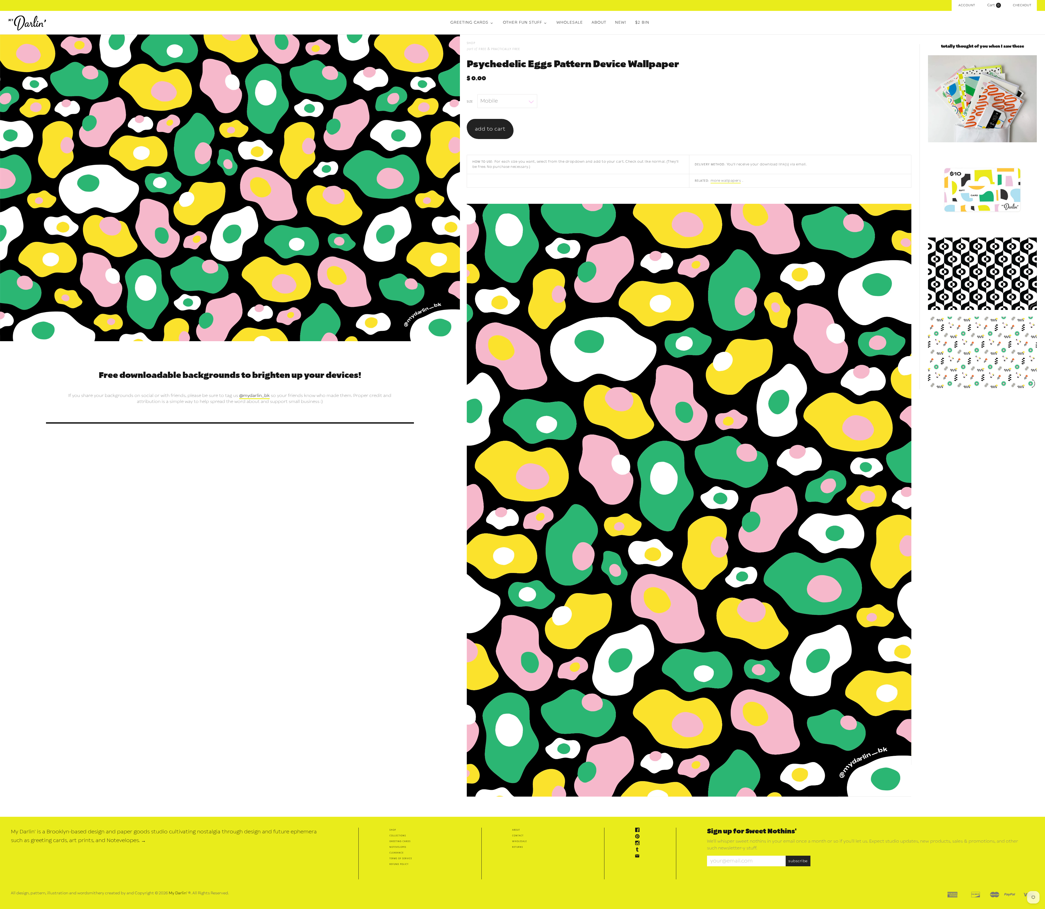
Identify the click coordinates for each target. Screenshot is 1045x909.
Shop (392, 829)
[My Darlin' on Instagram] (638, 843)
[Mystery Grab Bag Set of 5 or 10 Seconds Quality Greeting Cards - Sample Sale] (982, 98)
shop (471, 43)
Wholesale (570, 22)
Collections (397, 835)
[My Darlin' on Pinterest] (638, 837)
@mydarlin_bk (254, 395)
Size (470, 101)
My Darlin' (178, 893)
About (599, 22)
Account (966, 5)
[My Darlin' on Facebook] (638, 830)
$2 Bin (642, 22)
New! (620, 22)
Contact (518, 835)
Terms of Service (400, 858)
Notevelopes (397, 846)
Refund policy (398, 863)
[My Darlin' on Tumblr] (638, 850)
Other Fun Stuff (522, 22)
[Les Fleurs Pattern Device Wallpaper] (982, 353)
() (994, 5)
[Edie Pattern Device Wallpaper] (982, 274)
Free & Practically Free (499, 49)
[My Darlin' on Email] (638, 856)
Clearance (396, 852)
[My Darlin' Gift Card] (982, 190)
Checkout (1022, 5)
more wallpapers (726, 180)
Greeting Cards (469, 22)
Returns (517, 846)
